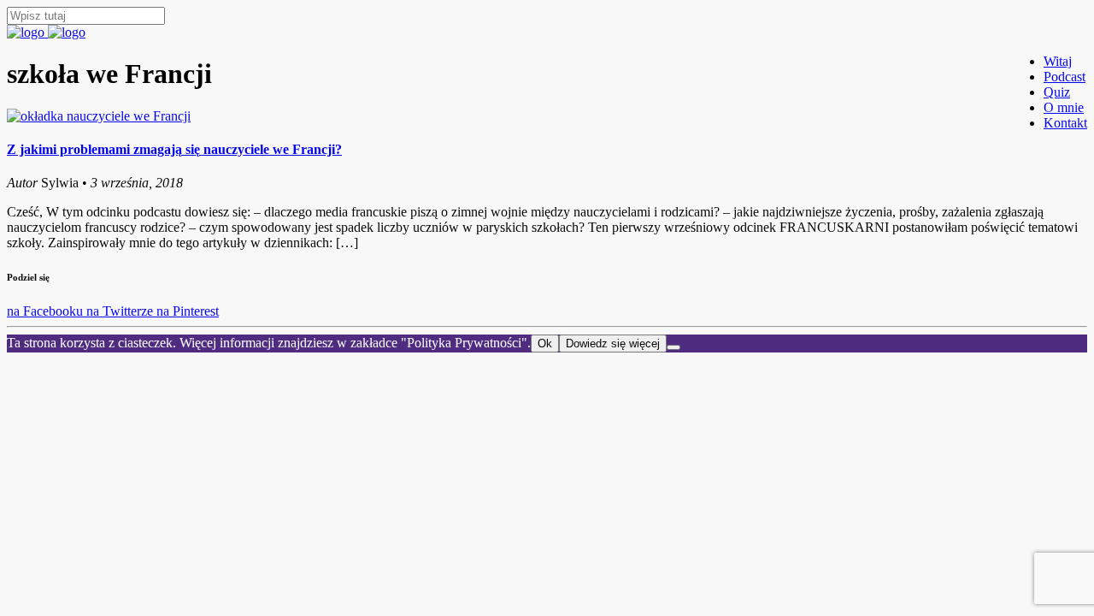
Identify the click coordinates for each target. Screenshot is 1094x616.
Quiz (1057, 92)
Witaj (1058, 61)
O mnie (1064, 107)
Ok (545, 343)
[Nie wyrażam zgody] (673, 347)
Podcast (1064, 76)
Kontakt (1065, 123)
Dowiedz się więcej (613, 343)
